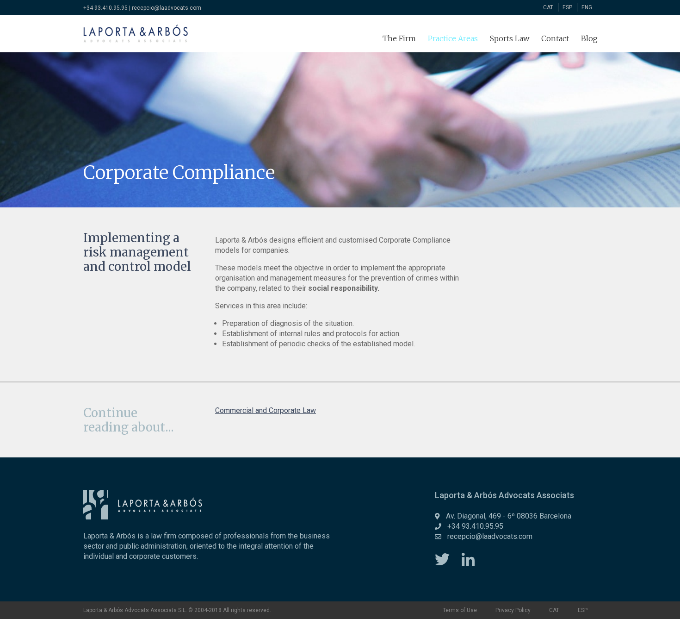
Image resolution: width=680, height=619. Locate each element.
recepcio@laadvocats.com (166, 8)
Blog (589, 38)
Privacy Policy (513, 610)
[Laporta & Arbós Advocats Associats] (135, 33)
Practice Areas (453, 38)
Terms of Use (460, 610)
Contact (555, 38)
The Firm (399, 38)
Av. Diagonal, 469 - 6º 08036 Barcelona (508, 516)
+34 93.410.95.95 (105, 8)
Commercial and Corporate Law (265, 410)
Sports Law (509, 38)
